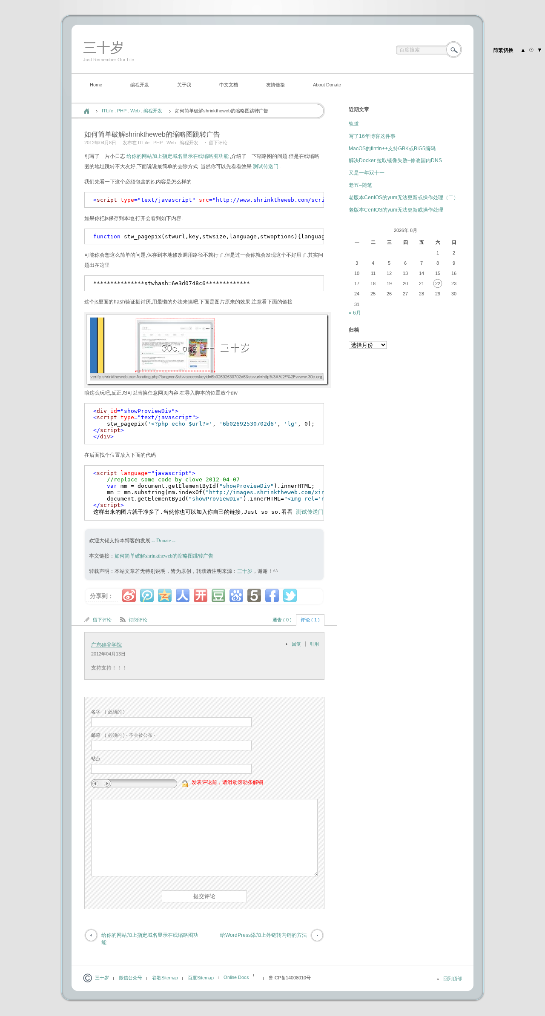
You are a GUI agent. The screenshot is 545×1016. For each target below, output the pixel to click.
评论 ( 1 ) (310, 619)
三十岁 (103, 47)
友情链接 (275, 84)
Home (96, 84)
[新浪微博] (129, 595)
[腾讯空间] (165, 595)
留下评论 (218, 142)
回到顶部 (452, 978)
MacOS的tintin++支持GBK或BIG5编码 (392, 149)
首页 (86, 111)
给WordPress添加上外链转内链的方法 (263, 935)
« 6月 (355, 313)
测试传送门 (265, 166)
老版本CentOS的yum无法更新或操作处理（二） (404, 197)
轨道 (354, 124)
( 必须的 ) (108, 711)
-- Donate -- (162, 541)
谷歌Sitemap (165, 977)
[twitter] (290, 595)
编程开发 (139, 84)
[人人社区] (182, 595)
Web (135, 110)
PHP (121, 110)
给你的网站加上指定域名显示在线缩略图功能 (177, 156)
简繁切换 (503, 50)
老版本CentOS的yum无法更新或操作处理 (396, 210)
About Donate (327, 84)
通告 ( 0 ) (282, 619)
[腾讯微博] (147, 595)
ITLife (107, 110)
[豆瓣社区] (218, 595)
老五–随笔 (360, 185)
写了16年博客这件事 (372, 136)
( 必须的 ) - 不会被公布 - (123, 735)
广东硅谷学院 (106, 645)
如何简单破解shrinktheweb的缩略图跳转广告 (164, 556)
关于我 (184, 84)
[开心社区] (200, 595)
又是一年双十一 (366, 173)
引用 (314, 644)
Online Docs (236, 977)
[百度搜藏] (236, 595)
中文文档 (228, 84)
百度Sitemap (201, 977)
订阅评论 (138, 619)
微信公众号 (130, 977)
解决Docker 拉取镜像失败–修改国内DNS (395, 160)
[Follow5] (254, 595)
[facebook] (272, 595)
